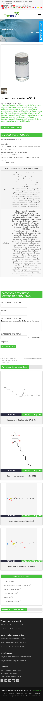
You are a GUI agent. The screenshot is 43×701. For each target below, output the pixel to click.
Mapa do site (36, 690)
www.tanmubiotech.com (14, 676)
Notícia (28, 696)
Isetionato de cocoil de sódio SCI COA (14, 643)
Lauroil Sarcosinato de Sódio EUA (18, 121)
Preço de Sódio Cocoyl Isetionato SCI (14, 660)
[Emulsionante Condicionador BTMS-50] (21, 413)
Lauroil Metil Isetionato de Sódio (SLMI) (21, 476)
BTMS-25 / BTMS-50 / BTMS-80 (12, 647)
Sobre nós (12, 693)
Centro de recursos (10, 593)
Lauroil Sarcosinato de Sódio (19, 105)
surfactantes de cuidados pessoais (13, 109)
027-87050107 (8, 6)
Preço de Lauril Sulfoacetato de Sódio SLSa (16, 656)
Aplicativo (7, 597)
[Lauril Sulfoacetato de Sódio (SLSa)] (21, 514)
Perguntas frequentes (11, 601)
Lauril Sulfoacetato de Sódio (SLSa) (21, 521)
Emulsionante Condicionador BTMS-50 (21, 420)
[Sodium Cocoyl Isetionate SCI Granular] (21, 559)
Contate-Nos (36, 696)
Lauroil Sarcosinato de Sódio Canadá (21, 113)
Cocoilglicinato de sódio (33, 358)
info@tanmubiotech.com (23, 6)
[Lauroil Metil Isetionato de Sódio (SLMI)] (21, 469)
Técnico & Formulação (11, 589)
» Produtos (38, 32)
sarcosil (18, 111)
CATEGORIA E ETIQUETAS (11, 127)
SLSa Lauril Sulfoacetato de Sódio (12, 625)
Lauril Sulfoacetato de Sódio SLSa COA (14, 639)
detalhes (11, 415)
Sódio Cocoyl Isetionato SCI (10, 629)
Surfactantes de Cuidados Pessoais (16, 585)
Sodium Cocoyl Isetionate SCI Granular (21, 566)
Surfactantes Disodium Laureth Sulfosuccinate (9, 360)
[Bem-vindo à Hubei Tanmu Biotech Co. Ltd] (11, 17)
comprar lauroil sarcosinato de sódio (23, 107)
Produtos (20, 693)
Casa (5, 693)
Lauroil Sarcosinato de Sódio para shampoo (20, 114)
